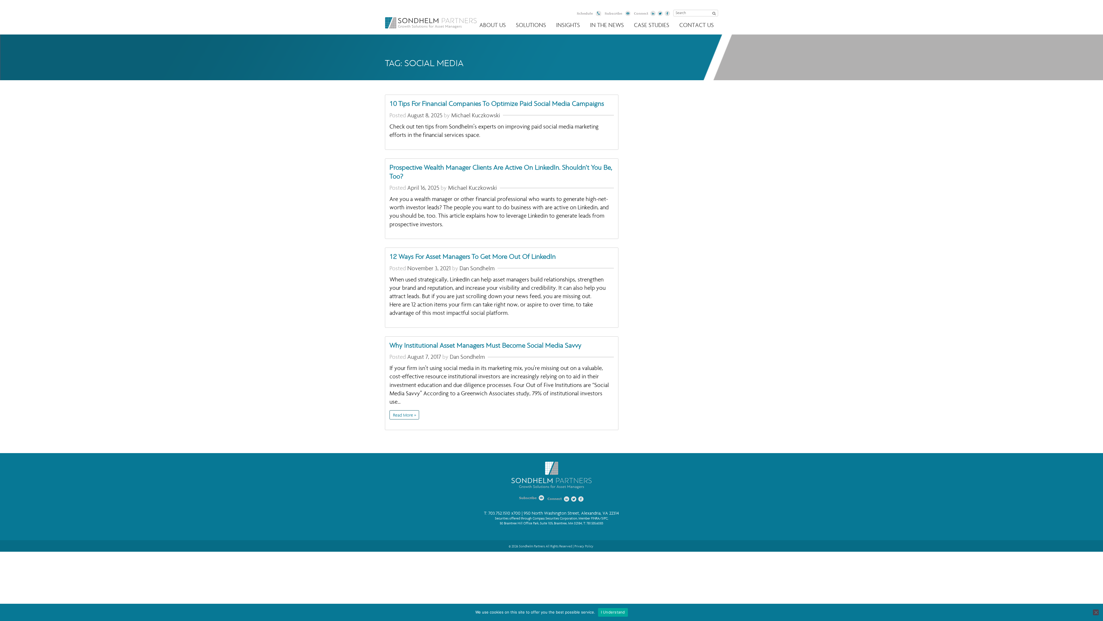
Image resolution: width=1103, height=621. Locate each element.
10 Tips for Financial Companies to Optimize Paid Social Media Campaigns (496, 104)
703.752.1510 (499, 513)
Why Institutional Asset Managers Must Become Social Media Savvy (485, 345)
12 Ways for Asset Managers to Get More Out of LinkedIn (472, 256)
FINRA (595, 518)
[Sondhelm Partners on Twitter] (660, 13)
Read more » (404, 415)
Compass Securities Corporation (555, 518)
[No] (1096, 612)
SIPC (604, 518)
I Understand (613, 612)
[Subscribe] (627, 14)
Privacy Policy (583, 546)
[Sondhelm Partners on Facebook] (667, 13)
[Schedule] (598, 14)
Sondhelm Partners (431, 22)
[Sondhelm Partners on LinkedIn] (653, 13)
